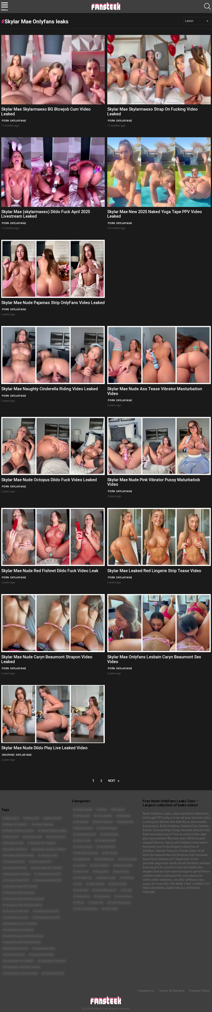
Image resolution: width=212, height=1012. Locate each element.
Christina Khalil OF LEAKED (21, 886)
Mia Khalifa (122, 871)
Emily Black (83, 859)
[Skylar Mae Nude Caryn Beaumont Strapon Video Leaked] (53, 623)
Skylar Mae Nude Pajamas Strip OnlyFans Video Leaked (53, 302)
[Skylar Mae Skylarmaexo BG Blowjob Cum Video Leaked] (53, 70)
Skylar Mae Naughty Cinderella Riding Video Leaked (49, 388)
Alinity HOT (32, 818)
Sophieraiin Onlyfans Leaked (22, 967)
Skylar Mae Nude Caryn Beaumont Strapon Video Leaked (46, 659)
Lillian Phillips (101, 865)
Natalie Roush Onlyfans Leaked (24, 936)
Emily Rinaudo (105, 859)
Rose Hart (82, 890)
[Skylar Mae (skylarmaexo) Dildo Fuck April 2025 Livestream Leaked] (53, 172)
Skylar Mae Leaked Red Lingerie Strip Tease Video (154, 570)
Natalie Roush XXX (16, 948)
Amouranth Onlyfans (17, 874)
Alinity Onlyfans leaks (53, 830)
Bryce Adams (84, 828)
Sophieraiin (103, 896)
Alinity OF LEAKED (16, 824)
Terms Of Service (171, 991)
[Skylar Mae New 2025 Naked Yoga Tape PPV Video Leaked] (159, 172)
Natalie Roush (107, 877)
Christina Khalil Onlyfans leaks (23, 905)
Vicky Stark (111, 908)
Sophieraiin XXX (54, 973)
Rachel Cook (118, 884)
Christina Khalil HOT (17, 880)
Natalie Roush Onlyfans (19, 929)
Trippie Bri (97, 902)
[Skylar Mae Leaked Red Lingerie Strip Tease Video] (159, 537)
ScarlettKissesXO (105, 890)
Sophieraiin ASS (44, 948)
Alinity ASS (11, 818)
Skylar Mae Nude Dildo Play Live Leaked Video (44, 747)
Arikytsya (124, 815)
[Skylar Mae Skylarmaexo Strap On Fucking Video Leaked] (159, 70)
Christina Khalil (106, 840)
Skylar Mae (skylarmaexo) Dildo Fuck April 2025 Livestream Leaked (45, 214)
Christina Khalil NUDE (48, 880)
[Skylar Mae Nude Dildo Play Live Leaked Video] (53, 714)
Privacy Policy (199, 991)
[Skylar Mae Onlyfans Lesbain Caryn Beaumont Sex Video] (159, 623)
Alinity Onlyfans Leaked (19, 830)
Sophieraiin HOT (15, 954)
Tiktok (80, 902)
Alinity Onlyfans (43, 824)
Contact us (146, 991)
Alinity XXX (11, 836)
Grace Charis (128, 859)
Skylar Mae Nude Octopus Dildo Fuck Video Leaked (49, 479)
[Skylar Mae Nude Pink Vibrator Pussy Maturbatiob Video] (159, 446)
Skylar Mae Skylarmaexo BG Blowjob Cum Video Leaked (46, 111)
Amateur (119, 809)
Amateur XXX (49, 855)
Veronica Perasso (86, 908)
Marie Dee (82, 871)
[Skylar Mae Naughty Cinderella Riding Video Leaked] (53, 355)
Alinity (102, 809)
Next (111, 780)
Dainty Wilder (107, 846)
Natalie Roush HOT (16, 917)
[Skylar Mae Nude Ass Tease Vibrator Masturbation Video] (159, 355)
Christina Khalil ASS (48, 874)
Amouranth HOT (41, 861)
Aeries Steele (84, 809)
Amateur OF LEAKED (43, 843)
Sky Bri (127, 890)
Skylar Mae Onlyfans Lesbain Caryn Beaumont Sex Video (154, 659)
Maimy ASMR (124, 865)
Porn (5, 120)
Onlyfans (8, 754)
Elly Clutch (111, 852)
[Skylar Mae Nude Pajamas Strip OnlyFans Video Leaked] (53, 269)
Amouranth (82, 815)
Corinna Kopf (84, 846)
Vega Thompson (120, 902)
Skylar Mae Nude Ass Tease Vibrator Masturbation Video (154, 391)
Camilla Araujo (108, 828)
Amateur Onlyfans (16, 849)
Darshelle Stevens (87, 852)
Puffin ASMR (96, 884)
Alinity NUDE (53, 818)
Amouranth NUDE (15, 867)
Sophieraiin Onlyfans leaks (21, 973)
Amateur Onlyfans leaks (19, 855)
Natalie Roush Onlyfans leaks (22, 942)
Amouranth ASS (14, 861)
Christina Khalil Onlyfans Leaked (24, 898)
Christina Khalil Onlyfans (19, 892)
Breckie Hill (126, 821)
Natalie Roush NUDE (47, 917)
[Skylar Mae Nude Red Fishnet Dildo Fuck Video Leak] (53, 537)
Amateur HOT (57, 836)
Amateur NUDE (14, 843)
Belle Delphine (103, 821)
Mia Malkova (83, 877)
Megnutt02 (101, 871)
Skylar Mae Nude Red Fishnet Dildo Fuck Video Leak (49, 570)
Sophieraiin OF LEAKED (19, 960)
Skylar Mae (18, 120)
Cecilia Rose (110, 834)
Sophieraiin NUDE (42, 954)
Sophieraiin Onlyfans (53, 960)
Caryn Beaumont (86, 834)
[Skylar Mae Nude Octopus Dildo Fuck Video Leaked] (53, 446)
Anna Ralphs (104, 815)
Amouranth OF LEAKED (47, 867)
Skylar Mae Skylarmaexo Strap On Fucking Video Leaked (152, 111)
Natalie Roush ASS (47, 911)
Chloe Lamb (83, 840)
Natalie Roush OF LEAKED (20, 923)
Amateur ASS (34, 836)
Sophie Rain (124, 896)
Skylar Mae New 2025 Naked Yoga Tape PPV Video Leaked (154, 214)
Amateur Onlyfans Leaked (49, 849)
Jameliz (81, 865)
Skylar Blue (82, 896)
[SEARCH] (207, 6)
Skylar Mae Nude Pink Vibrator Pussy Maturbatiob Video (153, 482)
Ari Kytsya (82, 821)
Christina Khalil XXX (16, 911)
